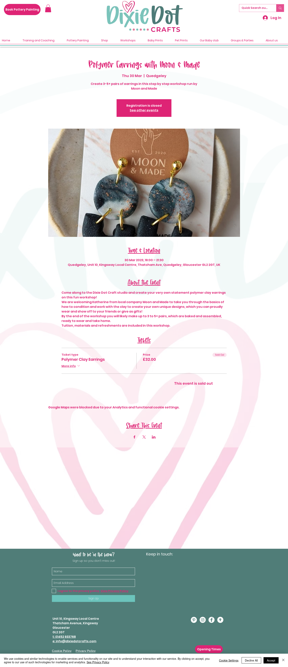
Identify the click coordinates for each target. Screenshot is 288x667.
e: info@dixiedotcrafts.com (74, 641)
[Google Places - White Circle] (220, 620)
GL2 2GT (59, 632)
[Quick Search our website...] (280, 8)
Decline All (251, 660)
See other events (144, 110)
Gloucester (61, 628)
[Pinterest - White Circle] (194, 620)
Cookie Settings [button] (228, 660)
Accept (271, 660)
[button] (48, 8)
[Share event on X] (144, 437)
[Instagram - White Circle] (203, 620)
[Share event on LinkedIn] (154, 437)
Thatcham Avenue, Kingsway (75, 623)
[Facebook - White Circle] (211, 620)
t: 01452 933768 (64, 637)
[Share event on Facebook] (134, 437)
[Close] (283, 660)
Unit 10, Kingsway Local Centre (76, 619)
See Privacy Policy (98, 662)
